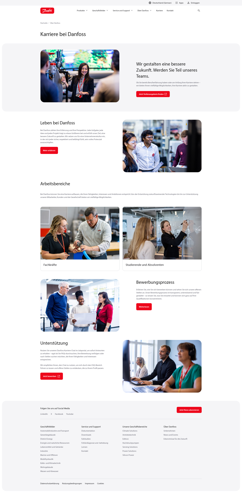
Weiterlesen (144, 306)
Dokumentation (88, 430)
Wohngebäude (46, 467)
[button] (179, 3)
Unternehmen (169, 430)
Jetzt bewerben (49, 376)
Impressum (89, 483)
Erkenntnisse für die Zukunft (175, 439)
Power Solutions (129, 451)
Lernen (84, 447)
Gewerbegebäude (47, 435)
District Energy (46, 439)
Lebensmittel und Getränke (51, 447)
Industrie (44, 451)
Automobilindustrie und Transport (54, 430)
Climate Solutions (130, 430)
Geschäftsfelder (47, 426)
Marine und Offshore (49, 455)
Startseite (44, 23)
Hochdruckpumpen (131, 443)
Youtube (69, 414)
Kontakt (84, 451)
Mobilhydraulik (46, 459)
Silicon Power (128, 455)
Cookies (100, 483)
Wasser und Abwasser (49, 471)
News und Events (171, 435)
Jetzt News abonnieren (189, 410)
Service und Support (91, 426)
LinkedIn (44, 414)
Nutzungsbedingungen (72, 483)
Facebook (59, 414)
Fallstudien (86, 439)
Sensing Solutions (130, 447)
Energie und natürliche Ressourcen (54, 443)
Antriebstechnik (129, 435)
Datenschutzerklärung (49, 483)
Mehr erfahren (49, 150)
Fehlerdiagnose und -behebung (94, 443)
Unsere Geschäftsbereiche (135, 426)
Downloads (86, 435)
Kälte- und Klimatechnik (50, 463)
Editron (126, 439)
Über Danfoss (55, 23)
